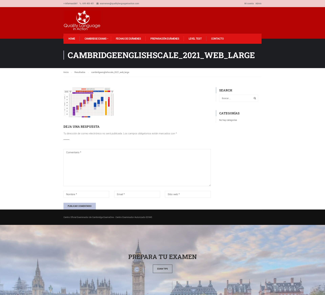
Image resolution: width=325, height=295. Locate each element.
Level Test (195, 38)
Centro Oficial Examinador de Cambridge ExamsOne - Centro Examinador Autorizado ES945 (107, 217)
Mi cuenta (249, 3)
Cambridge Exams (95, 38)
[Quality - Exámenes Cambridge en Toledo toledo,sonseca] (84, 20)
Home (72, 38)
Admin (258, 3)
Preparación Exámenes (164, 38)
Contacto (217, 38)
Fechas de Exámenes (128, 38)
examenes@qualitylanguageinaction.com (119, 3)
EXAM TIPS (162, 268)
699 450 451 (88, 3)
